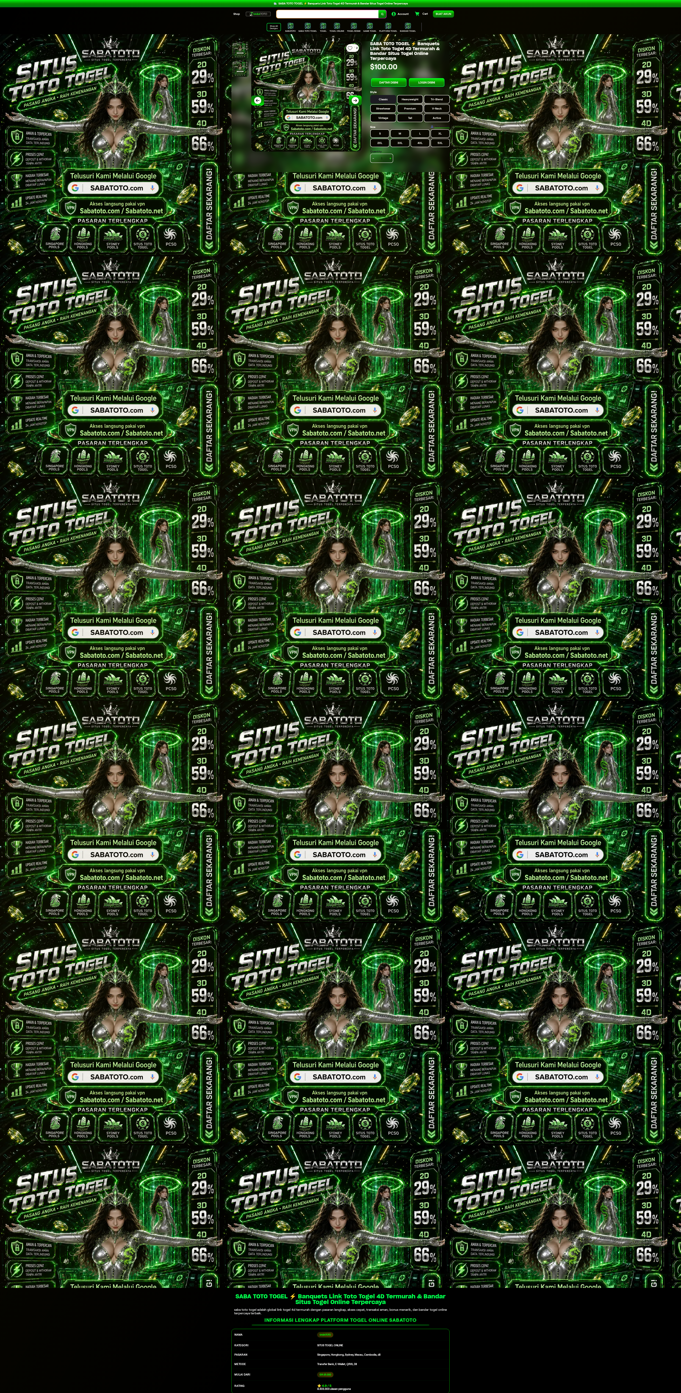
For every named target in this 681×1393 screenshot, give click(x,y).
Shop (236, 13)
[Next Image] (355, 100)
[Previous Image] (257, 100)
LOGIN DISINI (426, 82)
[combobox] (327, 14)
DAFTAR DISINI (388, 82)
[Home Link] (258, 14)
